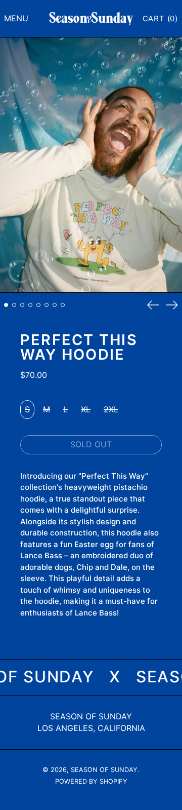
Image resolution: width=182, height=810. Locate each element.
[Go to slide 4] (30, 305)
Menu (16, 18)
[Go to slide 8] (63, 305)
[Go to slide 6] (46, 305)
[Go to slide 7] (55, 305)
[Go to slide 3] (22, 305)
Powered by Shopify (91, 781)
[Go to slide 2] (14, 305)
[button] (160, 18)
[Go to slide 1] (6, 305)
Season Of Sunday (91, 716)
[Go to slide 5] (38, 305)
